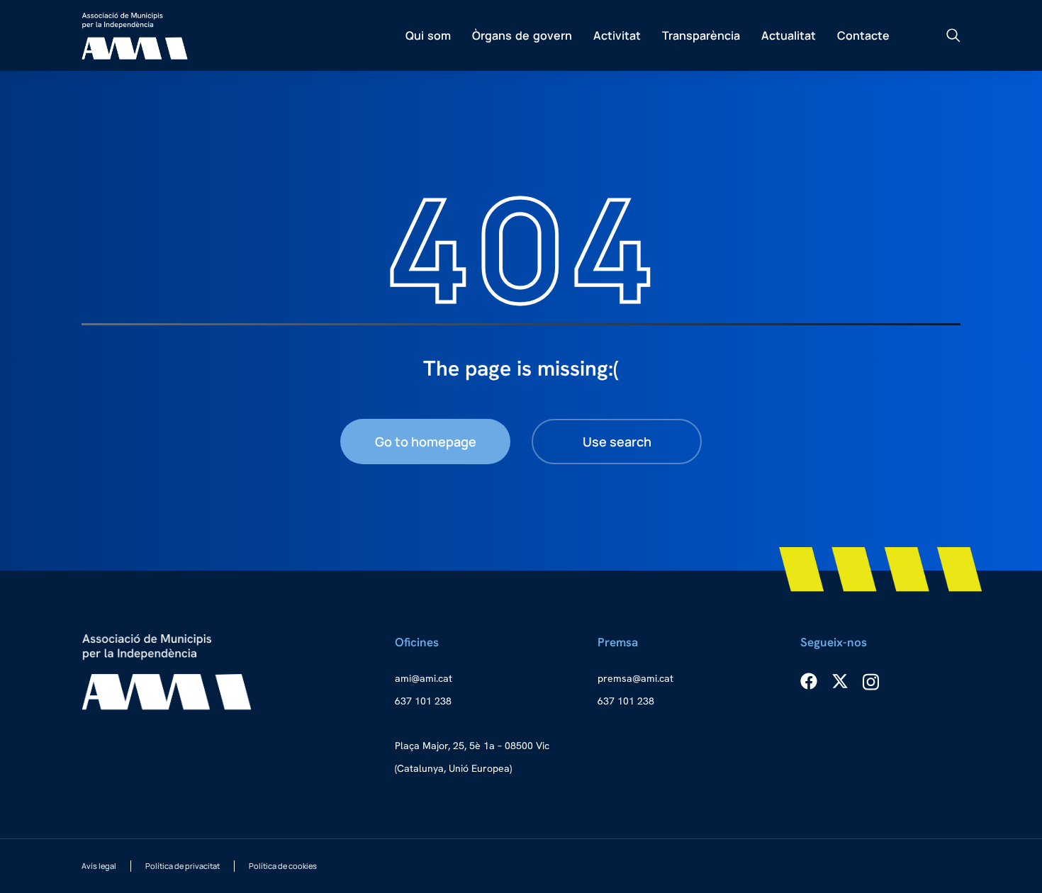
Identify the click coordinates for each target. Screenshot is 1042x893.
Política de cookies (283, 865)
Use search (617, 441)
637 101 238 (423, 701)
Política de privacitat (182, 865)
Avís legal (99, 865)
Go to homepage (425, 441)
